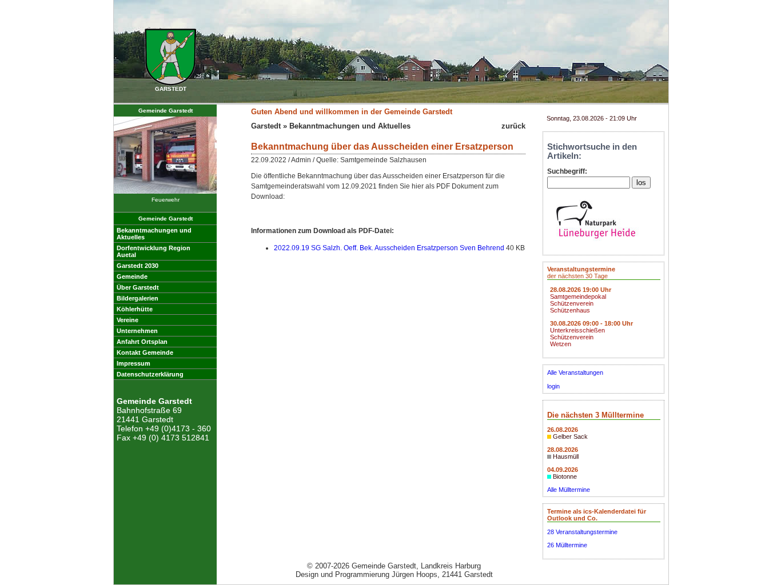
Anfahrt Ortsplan (142, 341)
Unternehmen (137, 330)
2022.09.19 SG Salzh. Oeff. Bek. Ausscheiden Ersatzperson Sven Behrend (389, 248)
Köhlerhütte (135, 309)
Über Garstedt (138, 287)
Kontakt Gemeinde (145, 352)
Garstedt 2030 (137, 265)
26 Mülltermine (567, 545)
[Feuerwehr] (165, 192)
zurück (513, 126)
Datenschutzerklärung (150, 374)
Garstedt (266, 126)
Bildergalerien (137, 298)
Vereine (127, 319)
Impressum (133, 363)
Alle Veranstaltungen (575, 372)
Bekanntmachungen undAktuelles (154, 234)
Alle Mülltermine (568, 489)
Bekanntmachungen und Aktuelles (350, 126)
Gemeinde (132, 276)
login (553, 386)
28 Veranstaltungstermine (582, 531)
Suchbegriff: (567, 171)
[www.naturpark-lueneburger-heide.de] (595, 242)
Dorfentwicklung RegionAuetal (153, 251)
